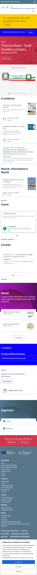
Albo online (24, 531)
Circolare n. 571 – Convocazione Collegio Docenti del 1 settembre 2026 (18, 255)
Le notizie (4, 518)
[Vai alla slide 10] (26, 93)
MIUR (2, 463)
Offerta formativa (6, 508)
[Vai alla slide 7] (20, 93)
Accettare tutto (18, 562)
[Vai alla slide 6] (18, 93)
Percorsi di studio (6, 502)
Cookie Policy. (30, 558)
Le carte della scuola (7, 487)
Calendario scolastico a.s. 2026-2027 (14, 127)
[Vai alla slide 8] (22, 93)
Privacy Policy (5, 534)
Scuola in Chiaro (5, 469)
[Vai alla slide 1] (9, 93)
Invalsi (3, 473)
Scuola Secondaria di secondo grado (14, 358)
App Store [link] (13, 442)
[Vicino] (35, 541)
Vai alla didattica (7, 381)
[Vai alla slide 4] (14, 93)
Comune (3, 475)
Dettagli (7, 24)
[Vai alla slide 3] (13, 93)
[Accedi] (34, 2)
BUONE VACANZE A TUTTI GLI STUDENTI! (13, 180)
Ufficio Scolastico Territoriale (9, 467)
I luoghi (3, 483)
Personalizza (18, 567)
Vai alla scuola (6, 58)
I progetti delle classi (7, 510)
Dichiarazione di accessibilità (20, 534)
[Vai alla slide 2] (11, 93)
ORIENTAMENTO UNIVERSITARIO (10, 522)
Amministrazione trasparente (9, 531)
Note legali (4, 536)
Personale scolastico (7, 497)
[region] (18, 557)
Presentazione (5, 481)
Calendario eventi (6, 515)
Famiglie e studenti (6, 500)
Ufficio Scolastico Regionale (9, 465)
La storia (3, 492)
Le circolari (4, 520)
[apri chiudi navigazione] (3, 8)
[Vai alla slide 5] (16, 93)
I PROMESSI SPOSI (9, 213)
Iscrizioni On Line (6, 471)
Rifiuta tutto (18, 571)
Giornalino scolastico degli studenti (12, 106)
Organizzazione (5, 489)
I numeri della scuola (7, 485)
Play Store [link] (26, 442)
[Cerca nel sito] (33, 11)
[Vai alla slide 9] (24, 93)
